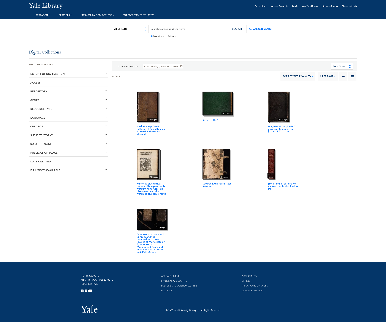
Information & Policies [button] (138, 15)
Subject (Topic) (41, 135)
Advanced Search (261, 29)
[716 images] (147, 106)
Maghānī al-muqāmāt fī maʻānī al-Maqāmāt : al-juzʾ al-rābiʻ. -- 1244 (281, 129)
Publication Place (44, 152)
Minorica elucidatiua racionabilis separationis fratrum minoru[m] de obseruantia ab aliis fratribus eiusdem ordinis (151, 188)
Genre (35, 100)
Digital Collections (45, 52)
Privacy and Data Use (255, 286)
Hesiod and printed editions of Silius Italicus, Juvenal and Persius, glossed (151, 130)
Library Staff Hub (252, 290)
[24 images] (271, 163)
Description (159, 36)
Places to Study (349, 6)
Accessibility (249, 276)
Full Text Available (45, 170)
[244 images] (278, 106)
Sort (297, 76)
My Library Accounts (174, 281)
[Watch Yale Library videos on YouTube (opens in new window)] (90, 291)
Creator (36, 126)
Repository (38, 91)
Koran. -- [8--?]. (211, 119)
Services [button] (64, 15)
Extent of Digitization (47, 74)
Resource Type (41, 109)
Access (35, 82)
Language (37, 117)
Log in (295, 6)
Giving (246, 281)
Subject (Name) (42, 144)
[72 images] (148, 163)
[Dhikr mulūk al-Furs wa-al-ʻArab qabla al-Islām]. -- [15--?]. (283, 186)
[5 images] (216, 163)
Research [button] (42, 15)
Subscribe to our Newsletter (179, 286)
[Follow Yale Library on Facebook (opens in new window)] (82, 291)
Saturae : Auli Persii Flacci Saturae (217, 185)
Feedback (166, 290)
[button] (237, 29)
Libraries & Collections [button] (96, 15)
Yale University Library (53, 6)
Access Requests (279, 6)
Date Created (40, 161)
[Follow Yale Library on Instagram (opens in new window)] (86, 291)
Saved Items (261, 6)
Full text (172, 36)
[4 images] (152, 219)
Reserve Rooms (330, 6)
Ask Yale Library (310, 6)
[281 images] (217, 103)
